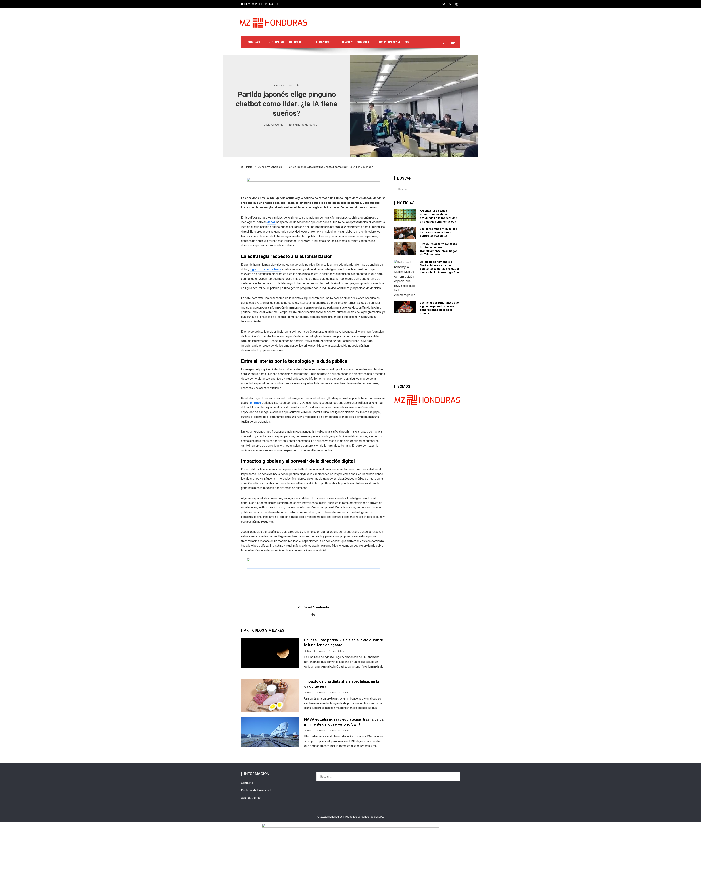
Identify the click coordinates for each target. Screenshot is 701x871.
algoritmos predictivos (265, 269)
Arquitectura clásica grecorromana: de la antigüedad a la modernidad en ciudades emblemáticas (438, 216)
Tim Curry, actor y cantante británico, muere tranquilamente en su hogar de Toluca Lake (438, 249)
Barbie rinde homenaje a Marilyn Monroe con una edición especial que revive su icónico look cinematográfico (440, 267)
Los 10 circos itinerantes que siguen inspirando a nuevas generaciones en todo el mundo (439, 308)
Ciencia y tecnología (286, 86)
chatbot (255, 402)
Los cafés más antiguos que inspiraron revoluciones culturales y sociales (438, 232)
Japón (271, 222)
